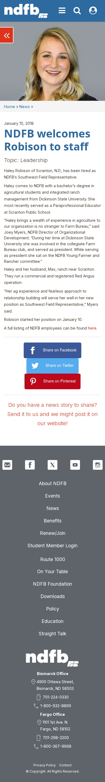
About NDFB (52, 483)
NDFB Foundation (52, 584)
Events (52, 496)
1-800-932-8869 (55, 705)
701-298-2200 (56, 737)
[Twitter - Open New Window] (52, 465)
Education (52, 621)
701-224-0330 (56, 697)
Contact (65, 765)
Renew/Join (52, 533)
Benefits (53, 520)
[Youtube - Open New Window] (75, 465)
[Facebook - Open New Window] (29, 465)
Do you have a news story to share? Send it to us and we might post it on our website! (52, 414)
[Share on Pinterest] (34, 381)
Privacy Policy (44, 765)
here (92, 328)
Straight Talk (52, 633)
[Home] (26, 11)
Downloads (52, 596)
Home (9, 106)
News (24, 106)
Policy (52, 609)
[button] (6, 35)
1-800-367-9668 (55, 746)
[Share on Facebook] (33, 350)
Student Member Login (52, 545)
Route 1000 (52, 559)
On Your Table (52, 571)
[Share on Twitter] (36, 366)
